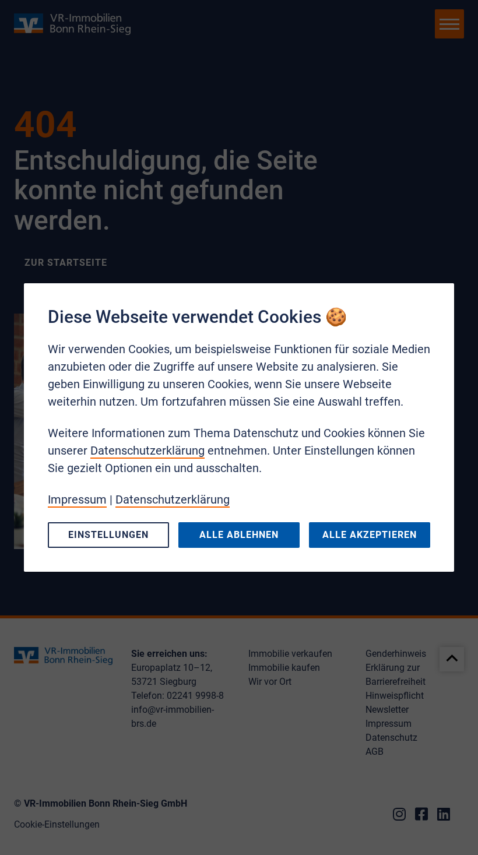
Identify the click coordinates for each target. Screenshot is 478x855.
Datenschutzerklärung (147, 451)
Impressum (77, 499)
